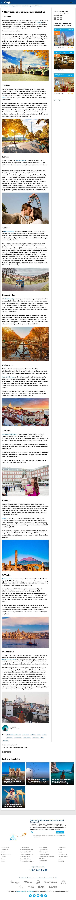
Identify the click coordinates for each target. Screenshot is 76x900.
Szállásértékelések (44, 854)
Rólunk (60, 852)
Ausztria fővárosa (21, 160)
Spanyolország (27, 737)
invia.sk (23, 891)
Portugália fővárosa (8, 377)
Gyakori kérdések (24, 847)
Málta (42, 737)
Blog (40, 863)
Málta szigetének (7, 579)
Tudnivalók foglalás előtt (26, 849)
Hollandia (33, 734)
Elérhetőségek (61, 847)
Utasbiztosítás (43, 847)
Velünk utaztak (43, 860)
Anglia (38, 734)
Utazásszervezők (62, 854)
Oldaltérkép (61, 861)
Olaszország (26, 734)
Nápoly (4, 518)
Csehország (9, 737)
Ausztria (44, 734)
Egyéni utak (18, 734)
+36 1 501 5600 (38, 869)
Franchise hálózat (62, 856)
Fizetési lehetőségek (25, 859)
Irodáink (60, 849)
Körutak (3, 852)
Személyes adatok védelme (27, 854)
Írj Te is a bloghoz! (58, 100)
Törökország (36, 737)
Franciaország (18, 737)
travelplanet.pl (30, 891)
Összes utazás (5, 847)
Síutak (2, 859)
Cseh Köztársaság (8, 231)
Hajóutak (3, 856)
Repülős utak (10, 734)
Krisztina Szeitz (14, 729)
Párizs (4, 97)
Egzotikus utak (5, 849)
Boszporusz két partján (9, 660)
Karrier (60, 859)
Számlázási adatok (25, 856)
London (39, 22)
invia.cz (18, 891)
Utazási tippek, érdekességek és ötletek (10, 6)
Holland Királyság (8, 299)
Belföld (3, 861)
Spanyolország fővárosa (9, 434)
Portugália (5, 740)
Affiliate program (43, 852)
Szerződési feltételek (25, 852)
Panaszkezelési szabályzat (27, 861)
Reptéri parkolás (43, 849)
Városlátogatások (5, 854)
